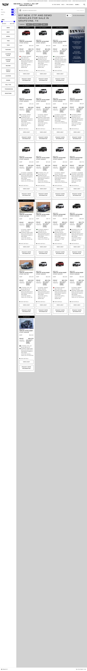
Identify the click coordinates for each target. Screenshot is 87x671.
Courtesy (3, 12)
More (77, 5)
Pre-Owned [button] (69, 5)
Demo (2, 14)
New (2, 9)
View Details (24, 70)
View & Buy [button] (26, 73)
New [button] (63, 5)
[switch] (8, 10)
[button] (84, 4)
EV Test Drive (56, 4)
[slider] (2, 21)
